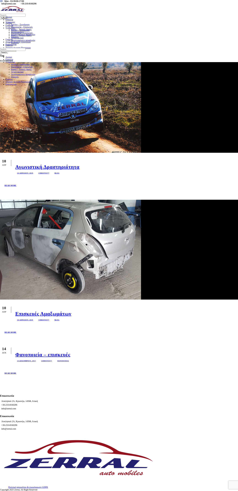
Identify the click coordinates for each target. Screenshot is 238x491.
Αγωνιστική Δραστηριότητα (47, 167)
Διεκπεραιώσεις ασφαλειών (23, 34)
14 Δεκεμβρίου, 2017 (26, 361)
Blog (57, 173)
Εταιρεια (9, 19)
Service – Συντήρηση (20, 24)
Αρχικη (9, 17)
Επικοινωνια (11, 44)
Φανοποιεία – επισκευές (42, 354)
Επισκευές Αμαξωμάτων (43, 313)
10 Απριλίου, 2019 (25, 173)
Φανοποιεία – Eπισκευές (22, 27)
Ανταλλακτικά (17, 32)
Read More (10, 185)
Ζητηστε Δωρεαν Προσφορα (18, 42)
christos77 (43, 173)
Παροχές (15, 37)
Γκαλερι (9, 39)
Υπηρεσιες (10, 22)
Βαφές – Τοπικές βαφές (21, 29)
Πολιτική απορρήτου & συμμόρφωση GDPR (28, 487)
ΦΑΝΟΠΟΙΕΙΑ (63, 361)
